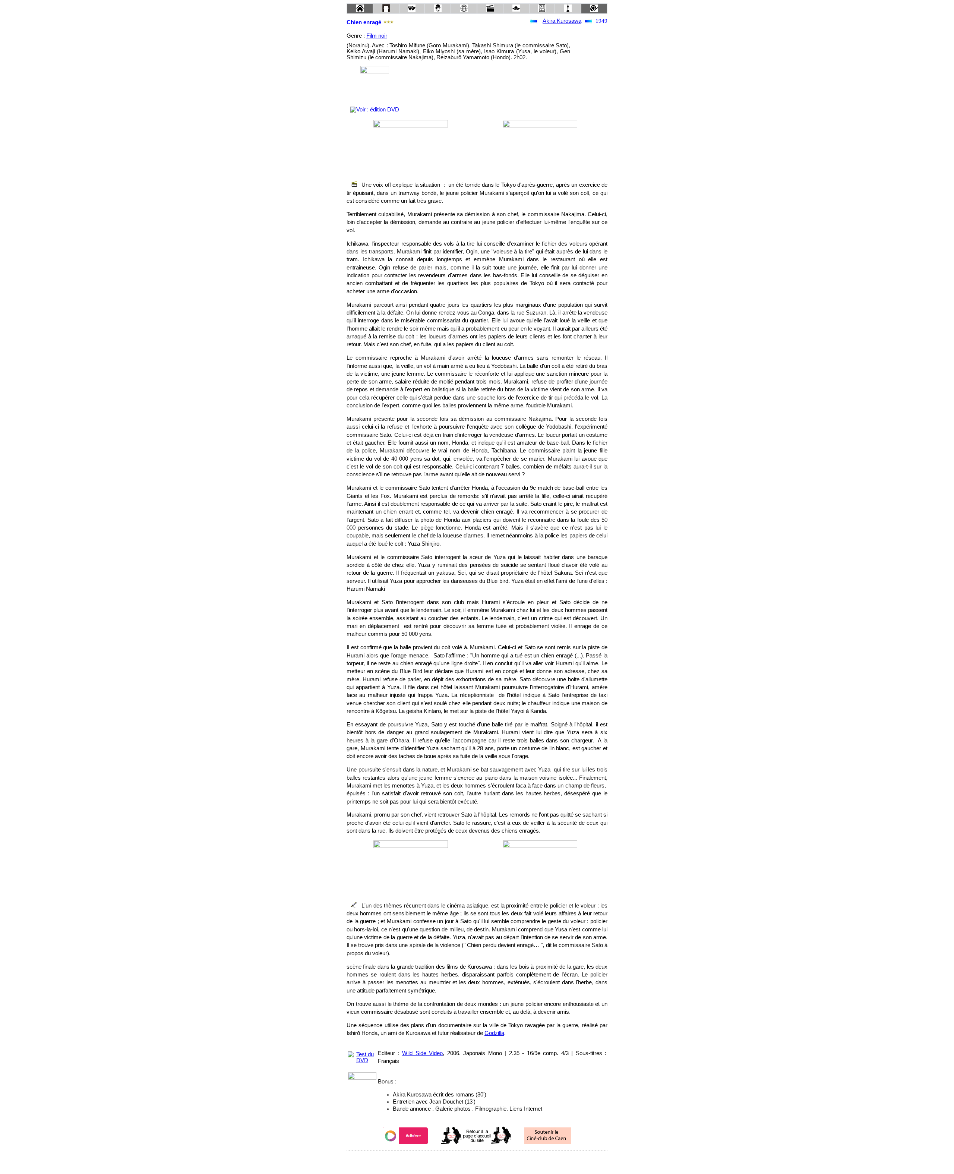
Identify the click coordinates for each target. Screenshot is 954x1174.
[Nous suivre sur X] (477, 1160)
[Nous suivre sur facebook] (463, 1160)
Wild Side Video (422, 1053)
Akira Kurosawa (562, 21)
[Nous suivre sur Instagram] (491, 1160)
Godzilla (494, 1033)
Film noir (376, 36)
